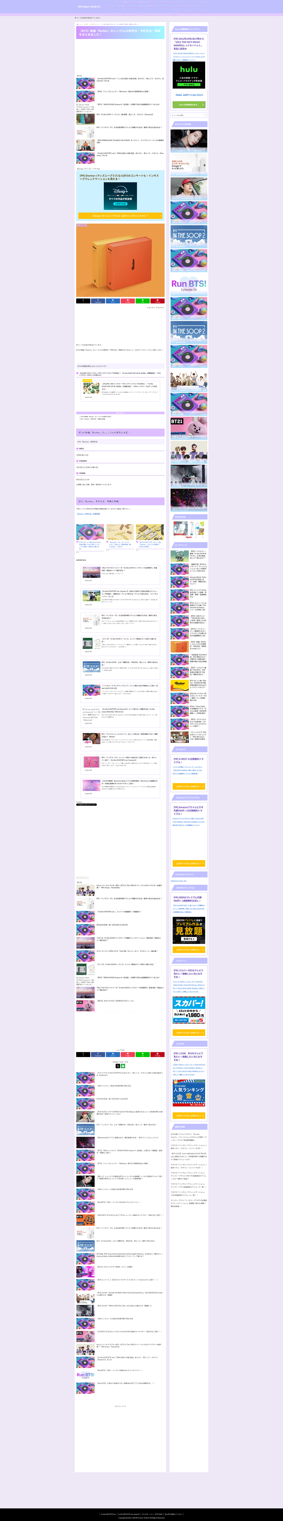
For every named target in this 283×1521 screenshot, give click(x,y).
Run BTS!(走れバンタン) (173, 1514)
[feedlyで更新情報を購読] (123, 1066)
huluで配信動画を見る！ (189, 104)
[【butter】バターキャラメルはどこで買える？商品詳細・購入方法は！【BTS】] (120, 532)
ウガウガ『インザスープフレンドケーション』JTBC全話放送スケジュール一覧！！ (188, 1193)
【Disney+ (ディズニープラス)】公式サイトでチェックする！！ (120, 215)
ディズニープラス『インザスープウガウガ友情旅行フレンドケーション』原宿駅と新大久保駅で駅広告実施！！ (189, 1203)
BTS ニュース (85, 877)
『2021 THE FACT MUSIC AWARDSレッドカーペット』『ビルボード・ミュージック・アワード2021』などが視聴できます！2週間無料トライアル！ (189, 56)
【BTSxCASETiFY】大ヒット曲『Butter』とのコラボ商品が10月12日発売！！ (150, 544)
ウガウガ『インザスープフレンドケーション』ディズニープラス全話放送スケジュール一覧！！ (189, 1185)
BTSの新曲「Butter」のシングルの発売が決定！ (96, 416)
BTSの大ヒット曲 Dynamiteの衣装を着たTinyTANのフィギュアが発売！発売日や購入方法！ (90, 545)
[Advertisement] (120, 56)
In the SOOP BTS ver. (108, 1514)
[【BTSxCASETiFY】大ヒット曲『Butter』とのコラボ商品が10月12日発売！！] (150, 532)
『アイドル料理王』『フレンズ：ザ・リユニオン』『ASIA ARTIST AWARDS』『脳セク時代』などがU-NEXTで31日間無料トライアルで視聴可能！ (187, 770)
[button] (205, 115)
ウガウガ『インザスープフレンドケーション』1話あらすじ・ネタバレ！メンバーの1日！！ (188, 1166)
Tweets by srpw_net (178, 881)
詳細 (98, 514)
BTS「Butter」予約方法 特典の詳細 (93, 419)
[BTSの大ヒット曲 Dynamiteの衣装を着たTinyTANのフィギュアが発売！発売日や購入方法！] (90, 532)
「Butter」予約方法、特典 (86, 514)
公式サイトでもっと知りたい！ (189, 786)
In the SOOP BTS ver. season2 (129, 1514)
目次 (117, 413)
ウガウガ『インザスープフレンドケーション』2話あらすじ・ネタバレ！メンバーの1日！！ (188, 1146)
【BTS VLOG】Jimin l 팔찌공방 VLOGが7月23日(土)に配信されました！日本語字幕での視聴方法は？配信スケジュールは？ (189, 1156)
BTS (79, 877)
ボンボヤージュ (147, 1514)
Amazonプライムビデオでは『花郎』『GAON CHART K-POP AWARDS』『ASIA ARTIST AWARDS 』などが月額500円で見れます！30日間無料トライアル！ (188, 821)
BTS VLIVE (159, 1514)
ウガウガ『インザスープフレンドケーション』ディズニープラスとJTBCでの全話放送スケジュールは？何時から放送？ (188, 1176)
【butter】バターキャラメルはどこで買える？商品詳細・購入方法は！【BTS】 (120, 544)
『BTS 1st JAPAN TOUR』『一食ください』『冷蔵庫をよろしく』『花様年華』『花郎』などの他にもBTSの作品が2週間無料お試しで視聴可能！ (189, 908)
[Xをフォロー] (118, 1066)
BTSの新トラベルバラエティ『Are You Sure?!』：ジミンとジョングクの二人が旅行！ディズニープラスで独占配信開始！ (189, 1137)
